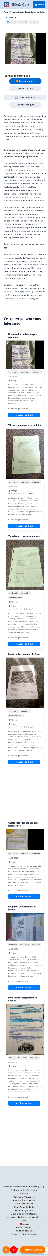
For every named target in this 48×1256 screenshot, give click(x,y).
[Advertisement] (24, 793)
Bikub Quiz (20, 4)
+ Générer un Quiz (33, 1250)
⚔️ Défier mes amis (25, 97)
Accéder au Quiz (24, 415)
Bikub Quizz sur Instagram (24, 1214)
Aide (24, 1220)
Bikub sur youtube (24, 1210)
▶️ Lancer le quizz (25, 81)
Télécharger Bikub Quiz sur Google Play (24, 1217)
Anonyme (12, 17)
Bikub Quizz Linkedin (24, 1207)
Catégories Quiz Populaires (24, 1234)
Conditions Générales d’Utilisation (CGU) (24, 1187)
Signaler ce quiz (25, 88)
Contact (24, 1193)
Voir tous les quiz (25, 104)
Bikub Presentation (24, 1203)
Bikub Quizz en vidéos (24, 1200)
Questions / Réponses (24, 1197)
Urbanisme (34, 22)
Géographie (11, 22)
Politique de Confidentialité (24, 1190)
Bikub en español (24, 1231)
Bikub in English (24, 1227)
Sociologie (23, 22)
